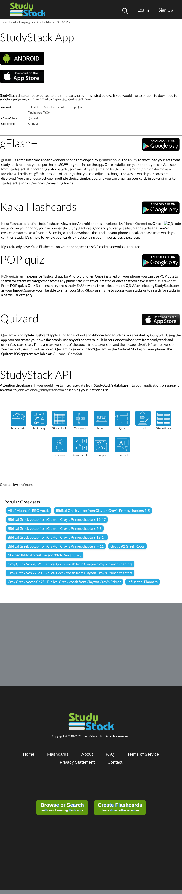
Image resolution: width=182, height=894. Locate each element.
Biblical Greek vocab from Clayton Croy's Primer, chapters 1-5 (103, 510)
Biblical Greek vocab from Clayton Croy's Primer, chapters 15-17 (57, 519)
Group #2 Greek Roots (127, 546)
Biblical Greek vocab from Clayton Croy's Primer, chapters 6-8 (55, 528)
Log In (143, 9)
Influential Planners (142, 582)
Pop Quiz (77, 107)
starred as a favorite (32, 232)
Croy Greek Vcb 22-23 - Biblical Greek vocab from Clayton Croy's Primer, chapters (70, 573)
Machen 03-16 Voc (58, 22)
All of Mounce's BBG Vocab (28, 510)
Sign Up (166, 9)
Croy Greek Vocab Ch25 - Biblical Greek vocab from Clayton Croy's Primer (64, 582)
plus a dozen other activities (120, 807)
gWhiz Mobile (109, 160)
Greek (40, 22)
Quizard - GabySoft (67, 354)
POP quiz (8, 276)
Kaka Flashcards (54, 107)
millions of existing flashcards (62, 807)
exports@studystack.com (72, 99)
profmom (25, 484)
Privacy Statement (77, 762)
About (87, 754)
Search (6, 22)
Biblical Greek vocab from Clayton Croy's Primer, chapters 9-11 (56, 546)
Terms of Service (143, 754)
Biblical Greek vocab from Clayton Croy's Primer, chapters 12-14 (57, 537)
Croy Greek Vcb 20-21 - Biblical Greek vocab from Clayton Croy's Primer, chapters (70, 564)
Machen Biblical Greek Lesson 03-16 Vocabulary (44, 555)
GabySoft (157, 335)
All (14, 22)
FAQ (110, 754)
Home (28, 754)
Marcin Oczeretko (137, 223)
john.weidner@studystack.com (40, 390)
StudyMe (33, 123)
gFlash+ (33, 107)
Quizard (33, 118)
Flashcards (58, 754)
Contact (114, 762)
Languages (26, 22)
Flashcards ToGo (39, 112)
